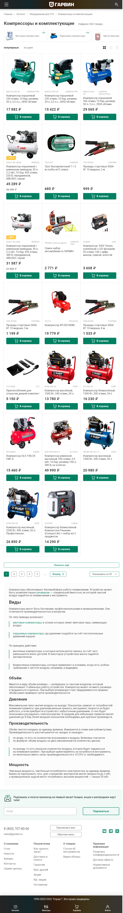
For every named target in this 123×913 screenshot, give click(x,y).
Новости (9, 853)
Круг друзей (41, 869)
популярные (11, 47)
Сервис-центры (13, 868)
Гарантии (39, 864)
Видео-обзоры (71, 856)
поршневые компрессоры (28, 633)
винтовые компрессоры (27, 622)
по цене (28, 47)
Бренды (8, 858)
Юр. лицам (40, 879)
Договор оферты (103, 859)
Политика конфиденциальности (106, 853)
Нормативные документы (101, 866)
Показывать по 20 (103, 580)
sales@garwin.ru (13, 834)
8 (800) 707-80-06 (16, 829)
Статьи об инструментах (71, 850)
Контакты (10, 863)
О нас (7, 848)
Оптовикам (40, 884)
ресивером (43, 592)
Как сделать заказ (41, 850)
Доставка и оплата (40, 858)
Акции (37, 874)
